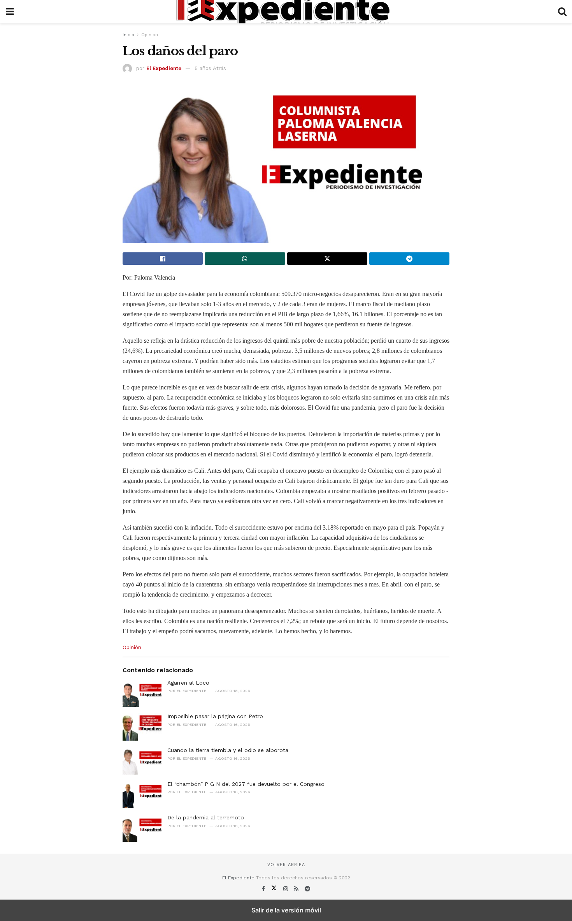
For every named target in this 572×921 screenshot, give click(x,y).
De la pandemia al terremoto (205, 817)
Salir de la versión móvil (286, 910)
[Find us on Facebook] (264, 889)
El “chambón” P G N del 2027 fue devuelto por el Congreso (246, 784)
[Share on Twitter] (327, 258)
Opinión (149, 34)
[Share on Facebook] (163, 258)
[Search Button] (562, 11)
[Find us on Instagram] (286, 889)
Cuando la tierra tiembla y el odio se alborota (227, 750)
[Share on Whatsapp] (245, 258)
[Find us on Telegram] (307, 889)
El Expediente (163, 68)
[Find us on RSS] (297, 889)
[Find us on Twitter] (275, 889)
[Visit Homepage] (286, 11)
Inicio (128, 34)
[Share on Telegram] (409, 258)
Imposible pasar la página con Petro (215, 716)
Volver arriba (286, 864)
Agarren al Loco (188, 683)
